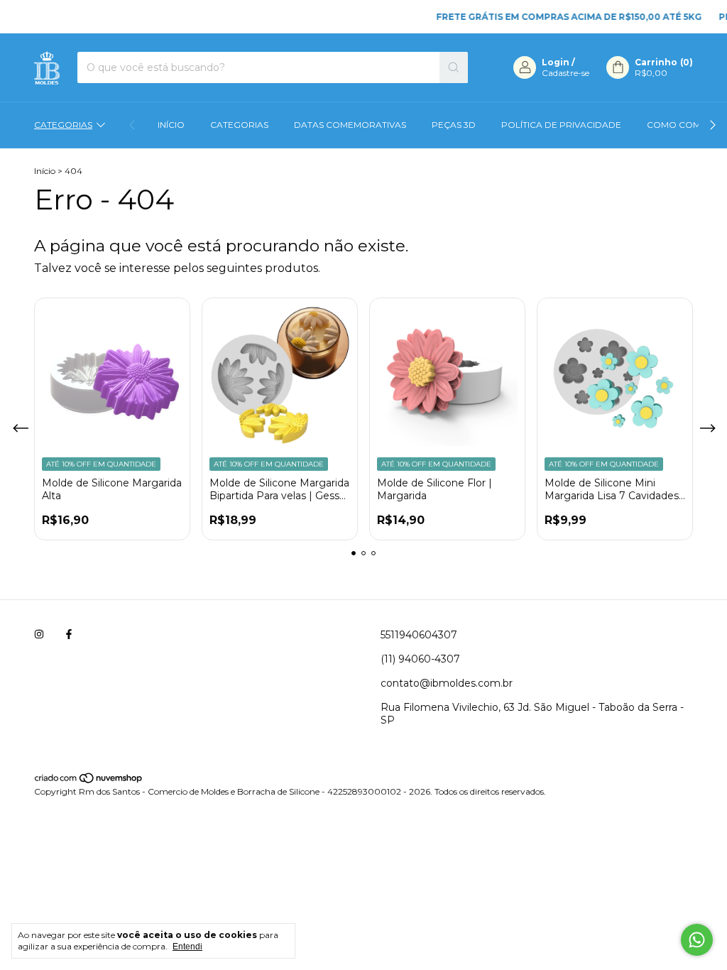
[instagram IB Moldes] (39, 634)
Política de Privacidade (561, 124)
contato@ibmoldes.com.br (447, 683)
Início (171, 124)
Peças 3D (454, 124)
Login (555, 62)
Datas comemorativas (350, 124)
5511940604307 (419, 634)
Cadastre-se (565, 72)
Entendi (187, 947)
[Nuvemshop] (89, 780)
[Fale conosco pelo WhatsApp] (697, 940)
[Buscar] (453, 67)
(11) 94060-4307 (420, 659)
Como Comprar (686, 124)
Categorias (63, 124)
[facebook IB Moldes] (69, 634)
